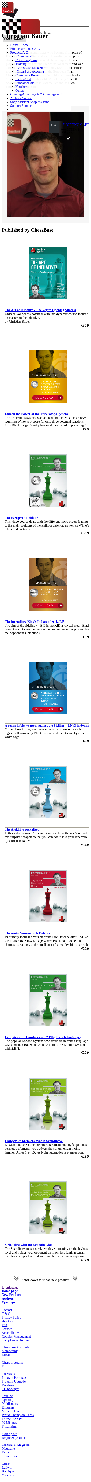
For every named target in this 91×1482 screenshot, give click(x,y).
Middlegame (10, 1403)
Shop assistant (20, 102)
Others (19, 90)
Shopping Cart (75, 124)
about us (7, 1321)
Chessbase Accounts (15, 1347)
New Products (12, 1294)
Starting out (23, 79)
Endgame (8, 1407)
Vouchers (8, 1475)
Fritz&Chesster (12, 1419)
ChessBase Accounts (30, 71)
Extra (5, 1452)
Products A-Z (19, 52)
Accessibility (10, 1332)
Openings (8, 1302)
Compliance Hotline (15, 1340)
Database (8, 1385)
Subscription (10, 1456)
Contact (7, 1310)
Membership (10, 1351)
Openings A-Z (52, 94)
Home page (10, 1291)
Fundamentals (24, 83)
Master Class (10, 1411)
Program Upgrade (14, 1381)
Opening (7, 1400)
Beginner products (14, 1438)
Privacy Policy (11, 1317)
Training (21, 64)
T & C (6, 1313)
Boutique (8, 1471)
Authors (16, 98)
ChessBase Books (27, 75)
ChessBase (24, 56)
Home (24, 45)
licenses (7, 1329)
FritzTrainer (9, 1426)
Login (54, 125)
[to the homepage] (10, 16)
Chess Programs (26, 60)
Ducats (6, 1355)
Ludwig (7, 1467)
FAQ (5, 1325)
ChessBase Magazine (31, 67)
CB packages (10, 1389)
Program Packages (14, 1377)
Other (5, 1464)
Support (16, 105)
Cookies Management (16, 1336)
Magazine (8, 1448)
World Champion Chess (18, 1415)
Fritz (5, 1366)
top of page (10, 1287)
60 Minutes (9, 1422)
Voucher (21, 86)
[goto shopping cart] (63, 133)
